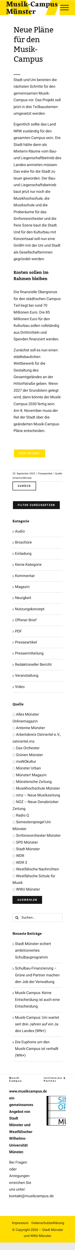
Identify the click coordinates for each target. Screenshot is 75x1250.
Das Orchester (27, 748)
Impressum (20, 1222)
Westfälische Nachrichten (37, 869)
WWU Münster (27, 889)
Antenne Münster (30, 728)
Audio (20, 531)
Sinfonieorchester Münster (38, 835)
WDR (19, 856)
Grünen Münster (29, 755)
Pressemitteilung (29, 653)
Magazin (22, 587)
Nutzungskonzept (29, 609)
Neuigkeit (23, 598)
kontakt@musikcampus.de (31, 1196)
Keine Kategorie (28, 564)
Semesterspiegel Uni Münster (31, 825)
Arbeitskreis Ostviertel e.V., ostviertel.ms (36, 738)
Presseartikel (45, 473)
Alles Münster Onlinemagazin (25, 718)
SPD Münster (26, 842)
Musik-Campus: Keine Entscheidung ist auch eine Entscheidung (37, 999)
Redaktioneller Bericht (33, 664)
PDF (18, 631)
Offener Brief (25, 620)
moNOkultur (25, 761)
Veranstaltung (26, 675)
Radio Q (22, 815)
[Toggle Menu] (65, 7)
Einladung (23, 553)
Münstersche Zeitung (33, 782)
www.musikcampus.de (28, 1091)
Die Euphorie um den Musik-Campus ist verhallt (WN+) (36, 1048)
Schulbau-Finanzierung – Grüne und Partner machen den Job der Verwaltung (37, 975)
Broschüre (23, 542)
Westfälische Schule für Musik (33, 879)
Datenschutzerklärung (47, 1222)
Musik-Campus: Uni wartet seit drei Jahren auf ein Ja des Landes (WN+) (37, 1024)
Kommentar (25, 576)
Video (20, 687)
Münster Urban (28, 768)
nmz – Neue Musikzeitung (37, 795)
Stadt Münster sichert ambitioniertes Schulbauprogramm (33, 950)
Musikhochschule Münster (37, 788)
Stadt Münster (27, 849)
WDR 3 (21, 862)
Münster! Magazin (30, 775)
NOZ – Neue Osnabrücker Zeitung (35, 805)
